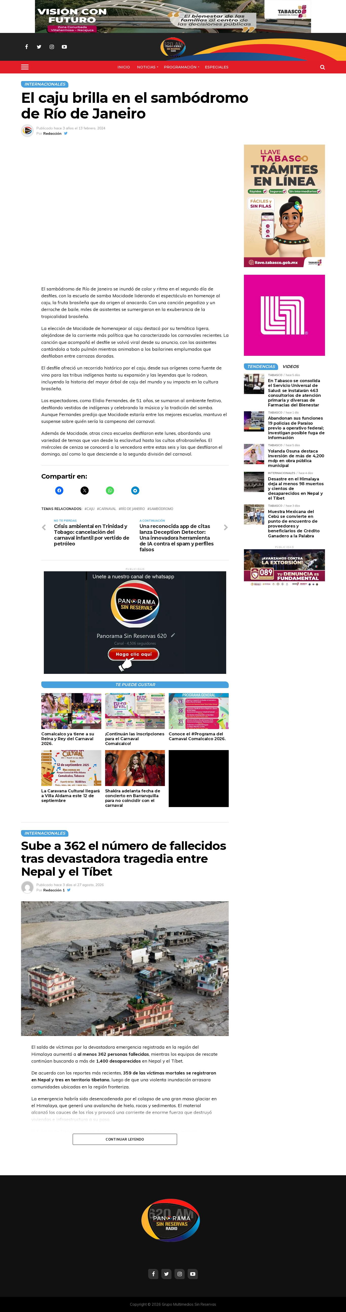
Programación (180, 67)
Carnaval (107, 509)
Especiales (216, 67)
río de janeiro (133, 509)
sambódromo (161, 509)
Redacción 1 (54, 890)
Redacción (52, 133)
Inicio (124, 67)
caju (90, 509)
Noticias (146, 67)
